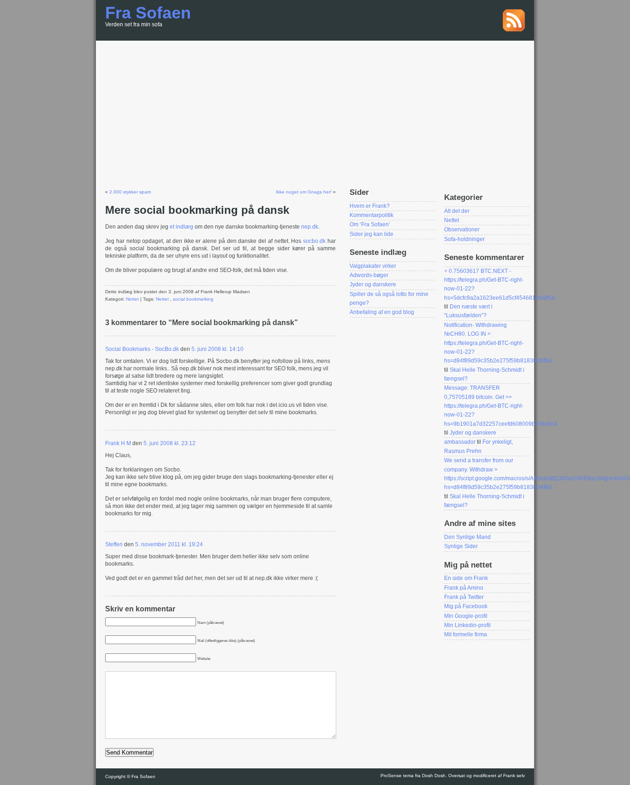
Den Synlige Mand (467, 537)
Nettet (132, 299)
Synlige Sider (461, 546)
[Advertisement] (315, 110)
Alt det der (457, 211)
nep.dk (309, 226)
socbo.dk (315, 241)
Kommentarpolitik (371, 215)
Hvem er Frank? (370, 206)
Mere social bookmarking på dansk (197, 210)
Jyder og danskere (373, 284)
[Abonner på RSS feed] (514, 29)
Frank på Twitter (464, 597)
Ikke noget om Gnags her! (304, 191)
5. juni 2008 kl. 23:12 (169, 443)
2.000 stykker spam (130, 191)
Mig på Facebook (465, 606)
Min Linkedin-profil (467, 625)
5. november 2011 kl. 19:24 (169, 544)
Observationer (462, 229)
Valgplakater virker (373, 266)
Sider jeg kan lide (371, 234)
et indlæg (182, 226)
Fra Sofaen (148, 12)
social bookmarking (193, 299)
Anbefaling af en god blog (382, 312)
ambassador (459, 442)
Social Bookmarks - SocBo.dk (142, 349)
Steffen (114, 544)
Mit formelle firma (465, 634)
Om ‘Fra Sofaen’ (370, 224)
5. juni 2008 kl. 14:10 (217, 349)
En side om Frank (466, 578)
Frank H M (118, 443)
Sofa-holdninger (464, 239)
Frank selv (514, 775)
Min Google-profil (465, 616)
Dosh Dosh (434, 775)
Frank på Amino (463, 588)
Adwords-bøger (369, 275)
